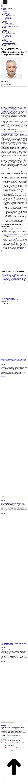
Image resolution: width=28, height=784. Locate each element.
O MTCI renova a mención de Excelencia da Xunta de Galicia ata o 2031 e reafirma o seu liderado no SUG (14, 497)
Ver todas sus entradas (6, 84)
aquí (22, 242)
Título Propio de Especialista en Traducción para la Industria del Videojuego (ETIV (14, 109)
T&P (23, 134)
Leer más (3, 376)
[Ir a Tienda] (14, 780)
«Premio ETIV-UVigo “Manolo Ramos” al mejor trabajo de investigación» (14, 279)
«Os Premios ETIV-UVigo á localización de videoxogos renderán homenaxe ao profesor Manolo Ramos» (15, 275)
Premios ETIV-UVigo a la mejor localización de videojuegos (14, 132)
